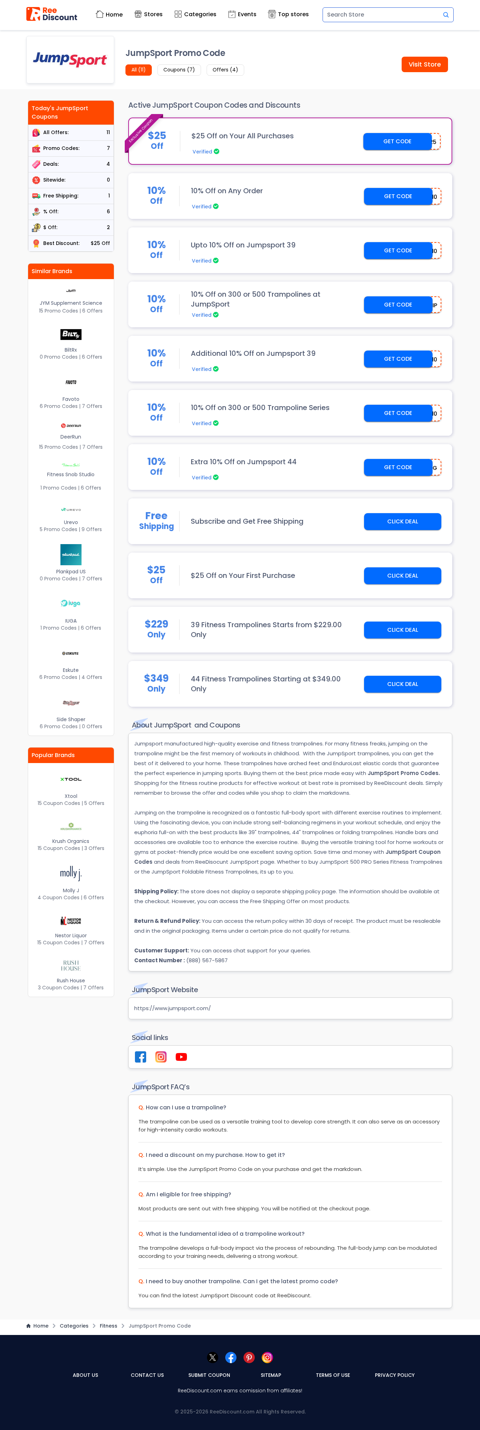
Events (247, 14)
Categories (200, 14)
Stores (153, 14)
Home (114, 15)
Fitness (108, 1325)
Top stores (293, 14)
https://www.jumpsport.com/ (172, 1008)
